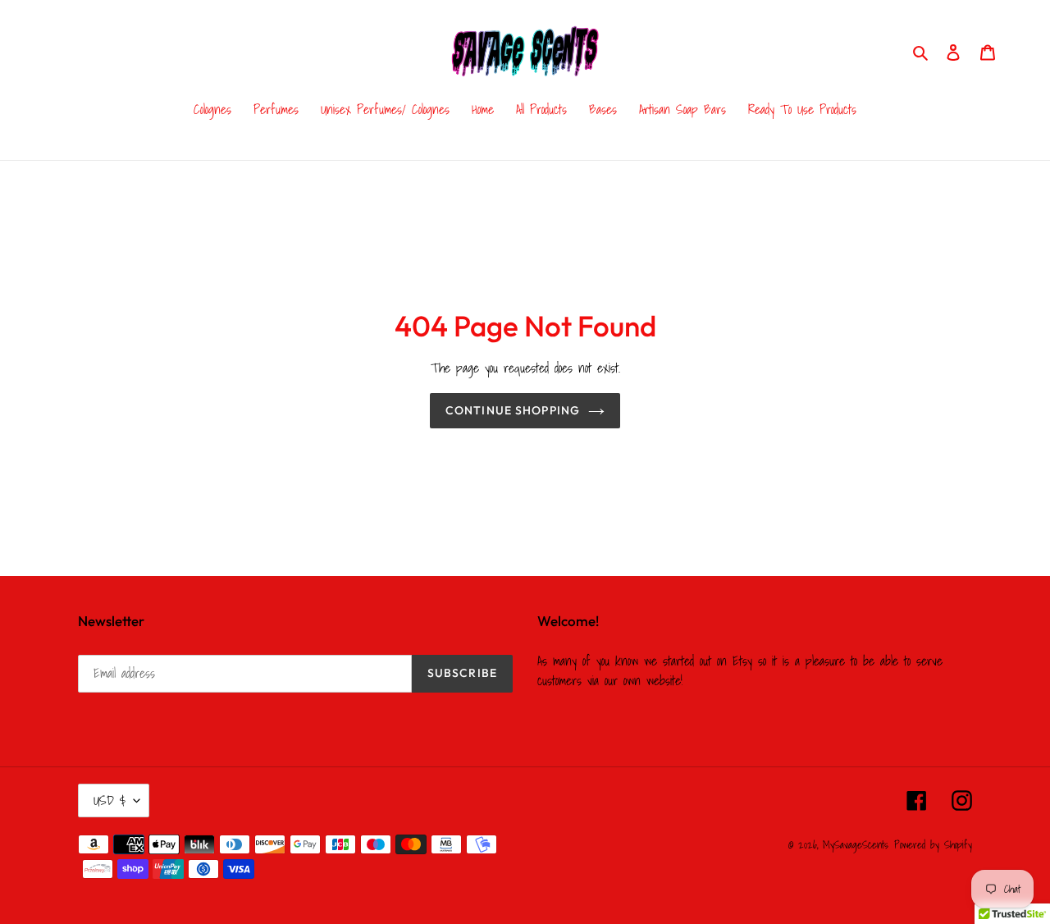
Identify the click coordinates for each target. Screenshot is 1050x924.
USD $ (110, 800)
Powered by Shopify (933, 844)
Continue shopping (512, 410)
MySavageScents (855, 844)
